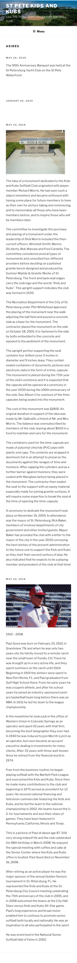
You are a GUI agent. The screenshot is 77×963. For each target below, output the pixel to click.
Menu (40, 31)
